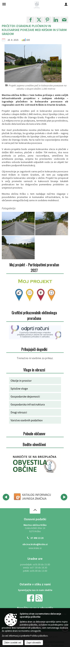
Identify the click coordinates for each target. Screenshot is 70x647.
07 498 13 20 (37, 538)
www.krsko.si (35, 548)
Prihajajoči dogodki (34, 349)
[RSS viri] (39, 597)
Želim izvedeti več (12, 642)
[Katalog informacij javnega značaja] (33, 496)
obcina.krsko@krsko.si (35, 544)
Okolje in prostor (21, 380)
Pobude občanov (34, 433)
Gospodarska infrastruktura (28, 404)
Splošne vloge (19, 388)
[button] (6, 497)
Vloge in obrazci (34, 369)
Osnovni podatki (35, 519)
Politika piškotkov (39, 635)
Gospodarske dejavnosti (25, 396)
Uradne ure (35, 559)
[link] (30, 20)
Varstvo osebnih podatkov (27, 420)
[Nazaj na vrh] (35, 511)
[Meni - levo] (4, 4)
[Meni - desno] (66, 4)
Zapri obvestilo (33, 642)
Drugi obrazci (19, 412)
